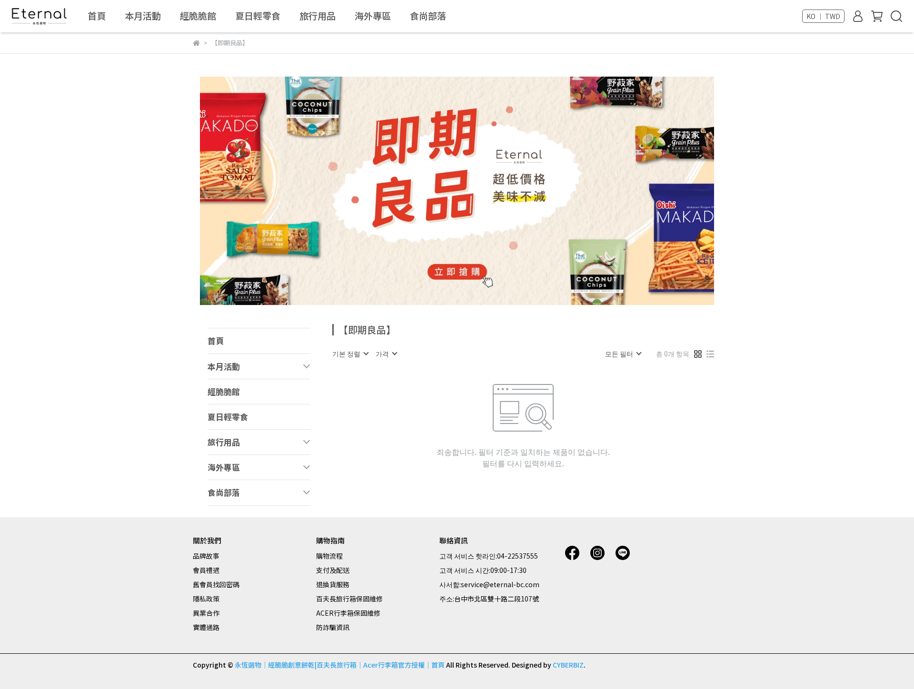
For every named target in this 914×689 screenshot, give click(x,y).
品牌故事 (206, 556)
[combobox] (350, 353)
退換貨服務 (332, 584)
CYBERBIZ (568, 664)
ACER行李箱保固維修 (348, 613)
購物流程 (329, 556)
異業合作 (206, 613)
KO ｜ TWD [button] (823, 16)
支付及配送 (332, 570)
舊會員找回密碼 (216, 584)
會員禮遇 (206, 570)
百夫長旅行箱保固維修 (349, 598)
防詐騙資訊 (332, 627)
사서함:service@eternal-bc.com (489, 584)
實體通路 (206, 627)
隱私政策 (206, 598)
